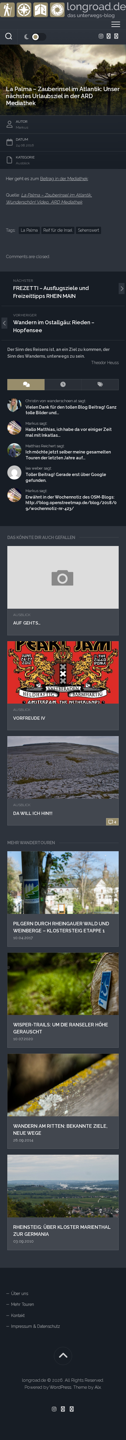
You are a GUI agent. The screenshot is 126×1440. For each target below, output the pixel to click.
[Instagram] (101, 36)
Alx (98, 1387)
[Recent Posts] (63, 384)
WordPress (60, 1387)
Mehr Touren (22, 1304)
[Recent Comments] (26, 384)
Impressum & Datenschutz (35, 1326)
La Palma (29, 230)
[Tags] (100, 384)
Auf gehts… (26, 623)
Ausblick (21, 615)
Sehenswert (88, 230)
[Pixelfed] (116, 36)
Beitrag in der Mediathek (64, 178)
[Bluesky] (108, 36)
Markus (22, 127)
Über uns (19, 1293)
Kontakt (18, 1315)
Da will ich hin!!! (32, 813)
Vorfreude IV (29, 718)
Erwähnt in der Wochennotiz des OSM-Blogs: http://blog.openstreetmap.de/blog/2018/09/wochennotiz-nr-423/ (71, 503)
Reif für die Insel (57, 230)
